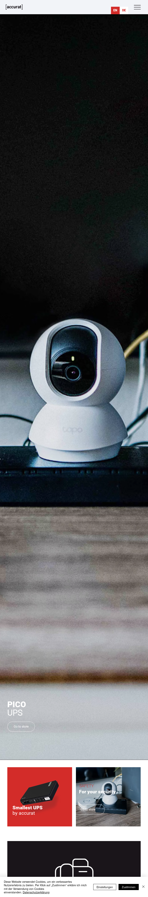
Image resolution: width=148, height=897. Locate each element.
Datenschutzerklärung (36, 892)
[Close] (143, 887)
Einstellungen (105, 887)
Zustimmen (128, 887)
